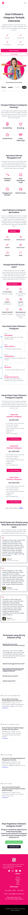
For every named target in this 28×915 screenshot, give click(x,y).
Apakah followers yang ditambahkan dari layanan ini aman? (14, 644)
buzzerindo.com (6, 702)
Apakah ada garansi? (9, 681)
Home (18, 877)
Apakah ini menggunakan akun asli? (13, 664)
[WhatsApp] (13, 871)
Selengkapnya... (5, 707)
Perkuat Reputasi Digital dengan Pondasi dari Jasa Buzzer (13, 728)
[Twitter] (9, 871)
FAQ (17, 882)
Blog (17, 884)
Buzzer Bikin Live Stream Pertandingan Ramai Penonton (12, 700)
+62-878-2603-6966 (11, 899)
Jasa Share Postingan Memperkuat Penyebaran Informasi (13, 759)
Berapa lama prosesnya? (10, 676)
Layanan (17, 879)
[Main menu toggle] (25, 2)
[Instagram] (16, 871)
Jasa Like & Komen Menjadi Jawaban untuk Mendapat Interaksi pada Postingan (13, 788)
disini (21, 508)
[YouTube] (20, 871)
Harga (18, 880)
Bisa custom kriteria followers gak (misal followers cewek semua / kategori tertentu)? (13, 670)
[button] (2, 87)
